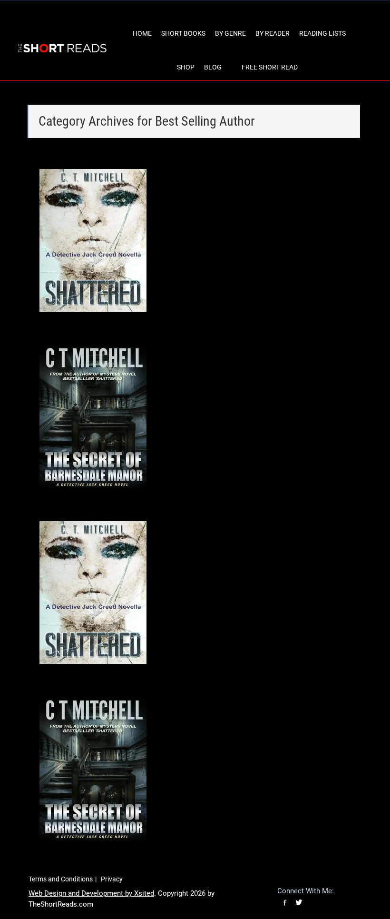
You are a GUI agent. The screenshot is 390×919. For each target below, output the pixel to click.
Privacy (112, 879)
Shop (186, 67)
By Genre (230, 33)
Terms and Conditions (61, 879)
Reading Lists (322, 33)
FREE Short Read (270, 67)
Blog (213, 67)
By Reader (272, 33)
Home (142, 33)
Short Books (183, 33)
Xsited (144, 893)
